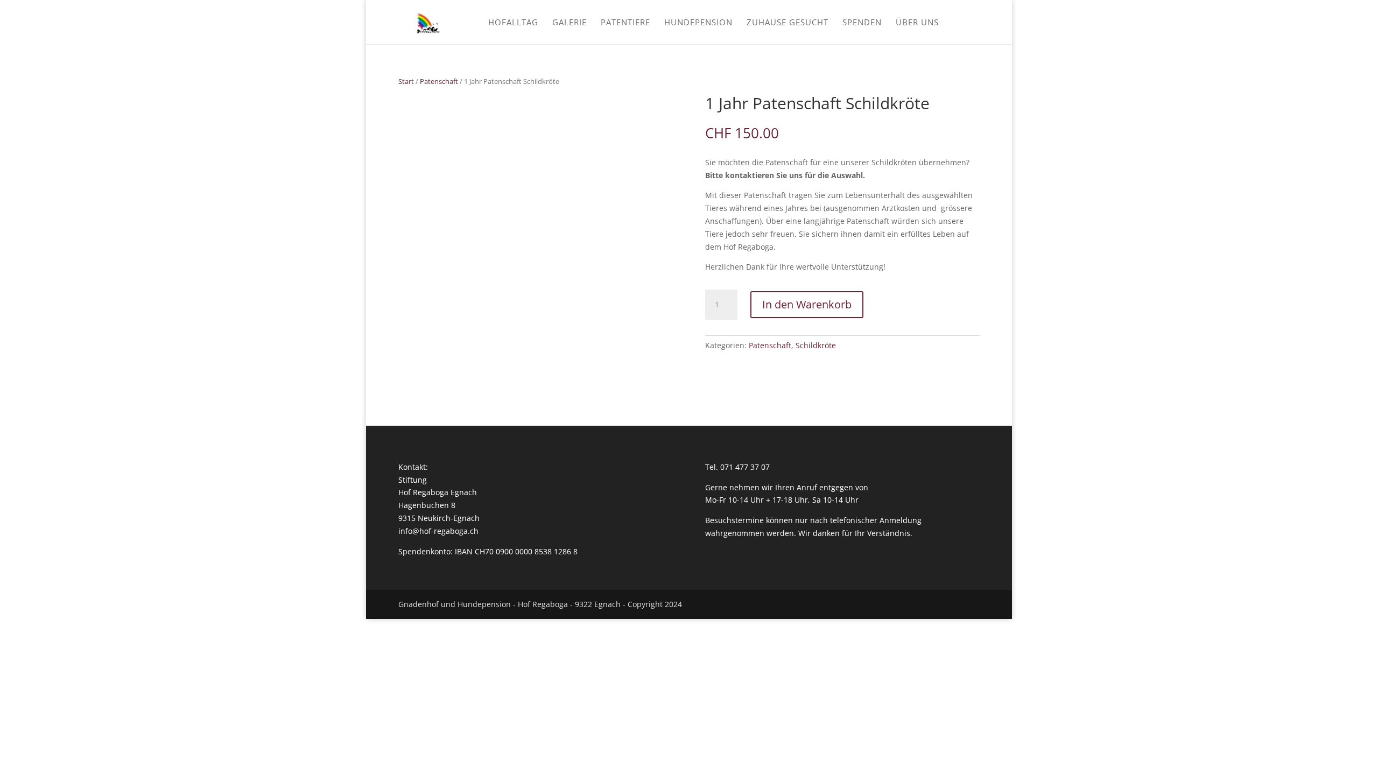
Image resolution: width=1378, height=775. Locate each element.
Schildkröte (816, 345)
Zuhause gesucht (787, 22)
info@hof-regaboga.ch (438, 531)
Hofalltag (513, 22)
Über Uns (917, 22)
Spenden (862, 22)
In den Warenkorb (807, 304)
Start (406, 81)
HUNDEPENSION (698, 22)
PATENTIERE (625, 22)
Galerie (569, 22)
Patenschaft (439, 81)
